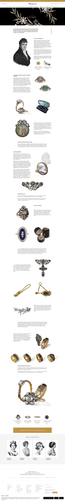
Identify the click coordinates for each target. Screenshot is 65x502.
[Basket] (61, 3)
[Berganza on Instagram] (47, 487)
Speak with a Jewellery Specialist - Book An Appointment (32, 0)
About (17, 6)
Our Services (18, 491)
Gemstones (37, 491)
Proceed (55, 492)
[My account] (59, 3)
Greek (20, 153)
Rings (7, 6)
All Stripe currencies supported (50, 477)
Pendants (14, 269)
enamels (37, 131)
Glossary (27, 487)
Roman (28, 153)
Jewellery (12, 6)
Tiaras (19, 248)
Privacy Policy (28, 492)
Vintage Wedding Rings (39, 488)
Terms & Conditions (29, 491)
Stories (27, 488)
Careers (8, 488)
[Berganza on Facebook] (46, 487)
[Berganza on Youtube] (49, 487)
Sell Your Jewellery (29, 6)
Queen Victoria (34, 371)
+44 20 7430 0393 (35, 473)
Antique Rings (37, 487)
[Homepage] (32, 3)
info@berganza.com (13, 477)
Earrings (14, 264)
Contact (41, 6)
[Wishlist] (63, 3)
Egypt (21, 176)
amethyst (22, 340)
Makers (36, 6)
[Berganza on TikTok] (51, 487)
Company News (9, 487)
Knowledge (21, 6)
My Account (18, 487)
